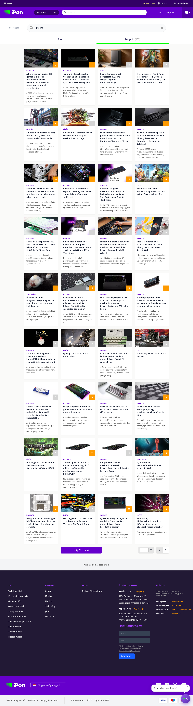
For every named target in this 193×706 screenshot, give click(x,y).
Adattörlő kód (14, 626)
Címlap (48, 591)
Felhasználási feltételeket (129, 648)
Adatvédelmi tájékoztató (19, 621)
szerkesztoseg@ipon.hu (179, 609)
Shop (161, 12)
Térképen (139, 591)
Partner (146, 3)
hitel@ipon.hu (177, 601)
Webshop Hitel (15, 591)
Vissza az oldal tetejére (95, 564)
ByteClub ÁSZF (102, 700)
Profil (85, 585)
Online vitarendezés (17, 616)
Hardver (30, 70)
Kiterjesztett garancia (18, 596)
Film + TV (49, 616)
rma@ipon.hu (177, 605)
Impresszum (77, 700)
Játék (139, 70)
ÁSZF (89, 700)
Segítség (160, 585)
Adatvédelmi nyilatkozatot (129, 650)
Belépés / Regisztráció (92, 591)
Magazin (170, 12)
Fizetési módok (15, 636)
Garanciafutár (14, 601)
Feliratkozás (126, 656)
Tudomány (31, 294)
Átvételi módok (15, 631)
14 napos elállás (15, 611)
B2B (153, 3)
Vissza (16, 27)
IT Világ (103, 70)
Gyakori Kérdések (16, 606)
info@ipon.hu (177, 613)
